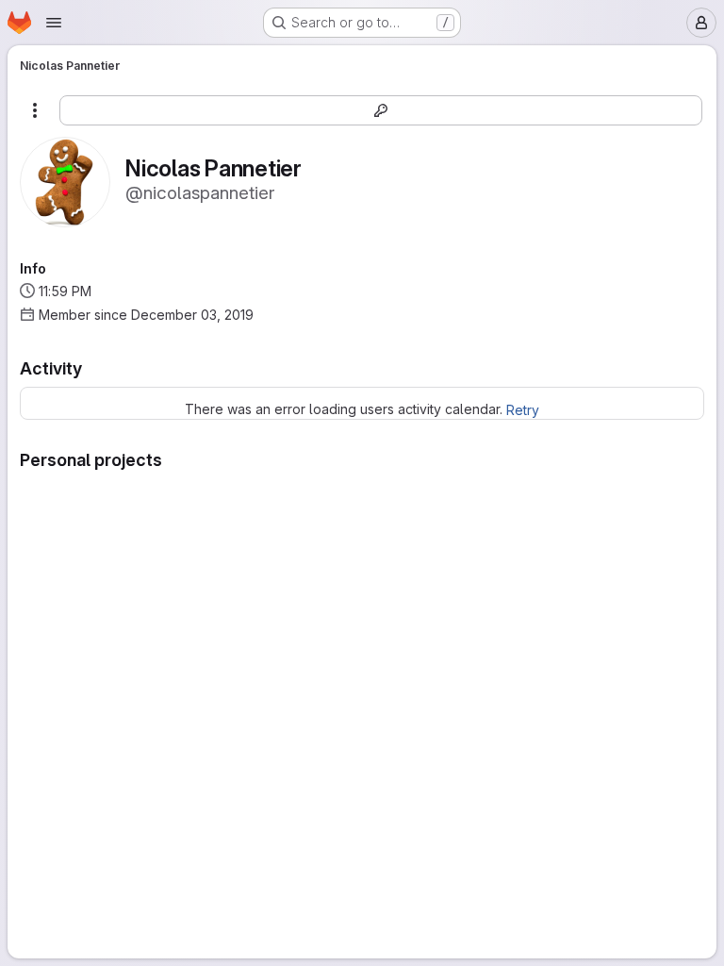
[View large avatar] (65, 181)
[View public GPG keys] (380, 110)
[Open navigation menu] (54, 23)
